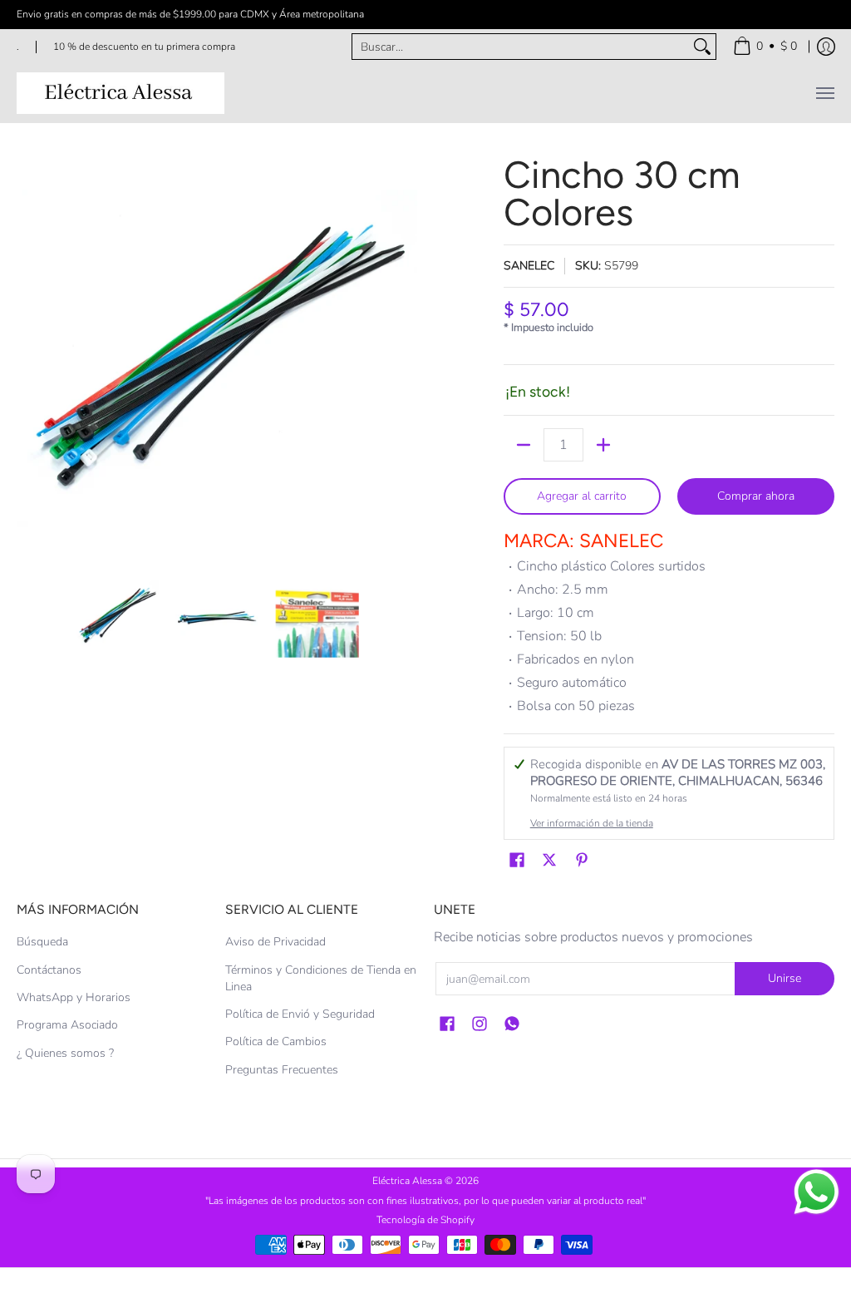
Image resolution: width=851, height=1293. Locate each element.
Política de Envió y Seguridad (300, 1014)
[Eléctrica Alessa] (120, 93)
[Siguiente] (405, 356)
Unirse (784, 978)
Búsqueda (42, 942)
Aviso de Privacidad (275, 942)
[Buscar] (702, 46)
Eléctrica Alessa (408, 1180)
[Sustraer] (524, 445)
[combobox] (520, 46)
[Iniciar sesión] (826, 46)
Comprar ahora (755, 496)
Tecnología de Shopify (425, 1219)
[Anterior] (28, 356)
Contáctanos (49, 970)
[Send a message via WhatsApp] (816, 1192)
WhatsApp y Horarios (73, 997)
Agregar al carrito (582, 496)
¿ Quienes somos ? (65, 1053)
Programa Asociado (67, 1025)
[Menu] (824, 93)
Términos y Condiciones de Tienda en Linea (320, 978)
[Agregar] (603, 445)
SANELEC (529, 266)
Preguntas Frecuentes (281, 1070)
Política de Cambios (276, 1041)
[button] (517, 860)
